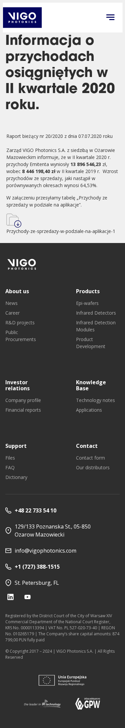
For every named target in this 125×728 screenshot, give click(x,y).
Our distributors (93, 467)
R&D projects (20, 322)
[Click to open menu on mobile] (110, 17)
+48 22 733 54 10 (35, 510)
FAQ (10, 467)
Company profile (23, 400)
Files (10, 458)
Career (12, 313)
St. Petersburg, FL (37, 582)
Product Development (90, 342)
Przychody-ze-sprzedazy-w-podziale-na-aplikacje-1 (60, 231)
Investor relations (17, 385)
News (11, 303)
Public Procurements (20, 335)
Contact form (90, 458)
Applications (89, 410)
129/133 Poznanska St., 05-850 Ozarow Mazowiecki (53, 530)
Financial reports (23, 410)
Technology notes (95, 400)
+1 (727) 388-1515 (37, 566)
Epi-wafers (87, 303)
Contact (87, 446)
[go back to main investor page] (22, 17)
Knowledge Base (91, 385)
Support (16, 446)
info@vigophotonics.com (45, 550)
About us (17, 291)
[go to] (22, 264)
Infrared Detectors (96, 313)
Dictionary (16, 477)
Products (88, 291)
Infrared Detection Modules (96, 326)
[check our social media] (10, 596)
